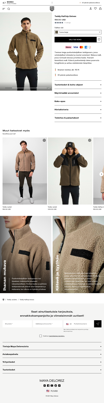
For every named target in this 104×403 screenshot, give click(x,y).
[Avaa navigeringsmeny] (4, 9)
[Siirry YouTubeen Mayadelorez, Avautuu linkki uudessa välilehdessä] (52, 386)
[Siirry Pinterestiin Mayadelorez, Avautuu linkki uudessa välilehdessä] (55, 385)
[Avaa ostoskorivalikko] (100, 8)
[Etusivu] (3, 300)
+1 (68, 324)
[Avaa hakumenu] (9, 9)
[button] (22, 2)
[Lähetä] (97, 323)
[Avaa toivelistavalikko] (95, 8)
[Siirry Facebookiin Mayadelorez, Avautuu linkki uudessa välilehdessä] (48, 385)
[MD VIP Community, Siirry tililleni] (91, 8)
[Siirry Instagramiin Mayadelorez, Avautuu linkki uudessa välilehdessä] (45, 385)
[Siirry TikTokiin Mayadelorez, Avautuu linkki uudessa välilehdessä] (59, 385)
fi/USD (52, 390)
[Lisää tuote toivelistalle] (99, 39)
